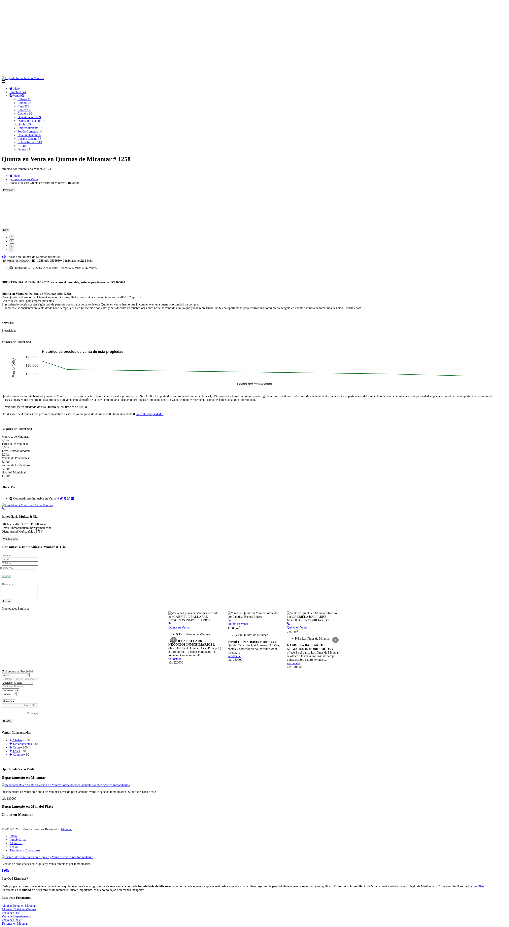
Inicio (16, 88)
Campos (17, 754)
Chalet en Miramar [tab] (17, 814)
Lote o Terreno (29, 142)
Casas (16, 747)
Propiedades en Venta (24, 179)
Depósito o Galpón (31, 120)
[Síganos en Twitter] (4, 870)
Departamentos (22, 744)
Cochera (24, 113)
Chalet (24, 110)
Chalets (17, 740)
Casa (23, 106)
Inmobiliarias (18, 92)
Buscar (7, 720)
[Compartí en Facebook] (58, 498)
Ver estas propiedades (149, 414)
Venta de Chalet (11, 920)
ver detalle (174, 659)
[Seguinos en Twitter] (61, 498)
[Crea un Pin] (65, 498)
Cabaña (24, 99)
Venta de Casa (10, 912)
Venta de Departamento (16, 916)
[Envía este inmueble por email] (72, 498)
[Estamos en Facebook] (2, 870)
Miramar (66, 829)
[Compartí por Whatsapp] (68, 498)
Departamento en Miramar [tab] (24, 777)
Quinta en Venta (178, 627)
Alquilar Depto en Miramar (19, 905)
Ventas (17, 95)
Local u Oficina (29, 138)
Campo (24, 102)
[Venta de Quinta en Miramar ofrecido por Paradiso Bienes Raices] (229, 620)
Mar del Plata (476, 886)
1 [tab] (12, 237)
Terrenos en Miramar (15, 923)
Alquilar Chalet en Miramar (19, 909)
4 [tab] (12, 249)
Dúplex (24, 124)
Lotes (16, 751)
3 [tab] (12, 245)
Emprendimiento (29, 128)
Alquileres (16, 843)
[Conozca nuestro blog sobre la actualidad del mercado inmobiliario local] (7, 870)
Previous (8, 189)
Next (6, 229)
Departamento (29, 117)
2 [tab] (12, 241)
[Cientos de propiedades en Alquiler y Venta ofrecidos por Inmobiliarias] (23, 78)
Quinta (23, 149)
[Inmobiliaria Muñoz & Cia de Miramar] (27, 505)
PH (21, 145)
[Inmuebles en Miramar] (47, 857)
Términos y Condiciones (25, 850)
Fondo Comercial (29, 131)
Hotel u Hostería (29, 135)
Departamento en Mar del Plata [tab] (27, 806)
